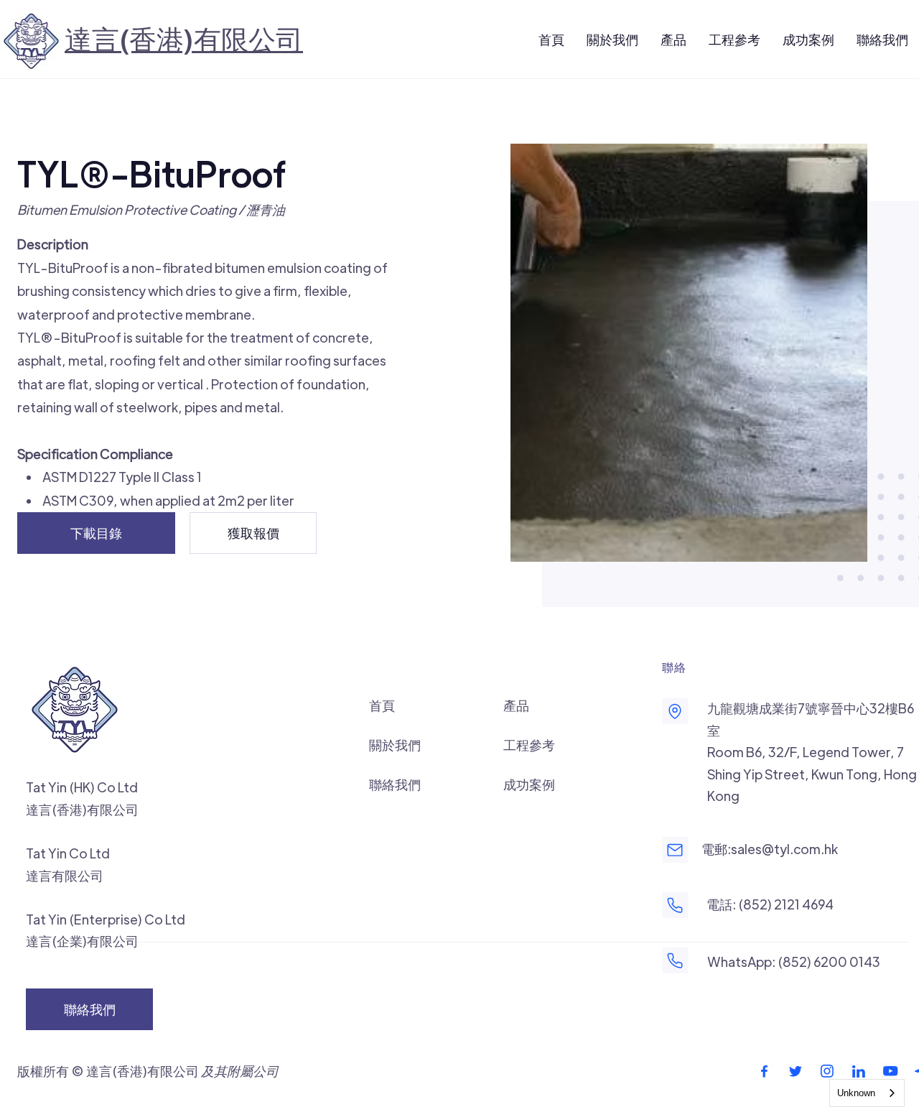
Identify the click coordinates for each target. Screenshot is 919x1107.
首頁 (382, 705)
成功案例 (529, 784)
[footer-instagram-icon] (827, 1071)
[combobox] (867, 1093)
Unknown (856, 1093)
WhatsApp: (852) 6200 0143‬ (793, 961)
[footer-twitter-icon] (795, 1071)
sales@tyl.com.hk (784, 848)
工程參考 (529, 744)
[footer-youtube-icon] (890, 1071)
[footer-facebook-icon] (764, 1071)
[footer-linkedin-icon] (858, 1071)
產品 (516, 705)
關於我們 (395, 744)
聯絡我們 (395, 784)
